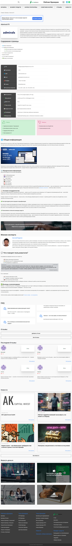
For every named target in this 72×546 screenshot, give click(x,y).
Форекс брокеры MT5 (41, 525)
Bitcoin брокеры (39, 520)
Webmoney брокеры (23, 522)
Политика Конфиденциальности (61, 527)
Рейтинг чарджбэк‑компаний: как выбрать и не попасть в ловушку (52, 415)
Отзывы (59, 7)
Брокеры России (4, 518)
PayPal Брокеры (22, 520)
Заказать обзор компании (44, 534)
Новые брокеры (39, 527)
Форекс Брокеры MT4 (41, 522)
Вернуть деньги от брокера (60, 535)
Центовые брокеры (22, 529)
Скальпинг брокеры (23, 527)
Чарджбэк (56, 537)
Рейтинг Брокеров (51, 2)
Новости (68, 7)
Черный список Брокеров (6, 525)
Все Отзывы (36, 337)
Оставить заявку (37, 18)
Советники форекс (47, 7)
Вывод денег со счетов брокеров (61, 533)
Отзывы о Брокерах (5, 532)
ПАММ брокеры (22, 525)
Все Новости (36, 455)
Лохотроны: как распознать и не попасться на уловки (54, 445)
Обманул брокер (57, 540)
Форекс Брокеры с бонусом (7, 522)
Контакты (56, 520)
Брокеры (4, 7)
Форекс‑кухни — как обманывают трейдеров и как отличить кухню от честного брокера (16, 446)
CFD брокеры (21, 515)
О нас (55, 517)
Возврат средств (15, 7)
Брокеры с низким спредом (42, 518)
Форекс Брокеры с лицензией (7, 520)
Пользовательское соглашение (61, 522)
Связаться (58, 225)
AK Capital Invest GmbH (8, 415)
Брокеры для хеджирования (42, 515)
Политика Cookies (58, 524)
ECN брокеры (21, 518)
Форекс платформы (31, 7)
